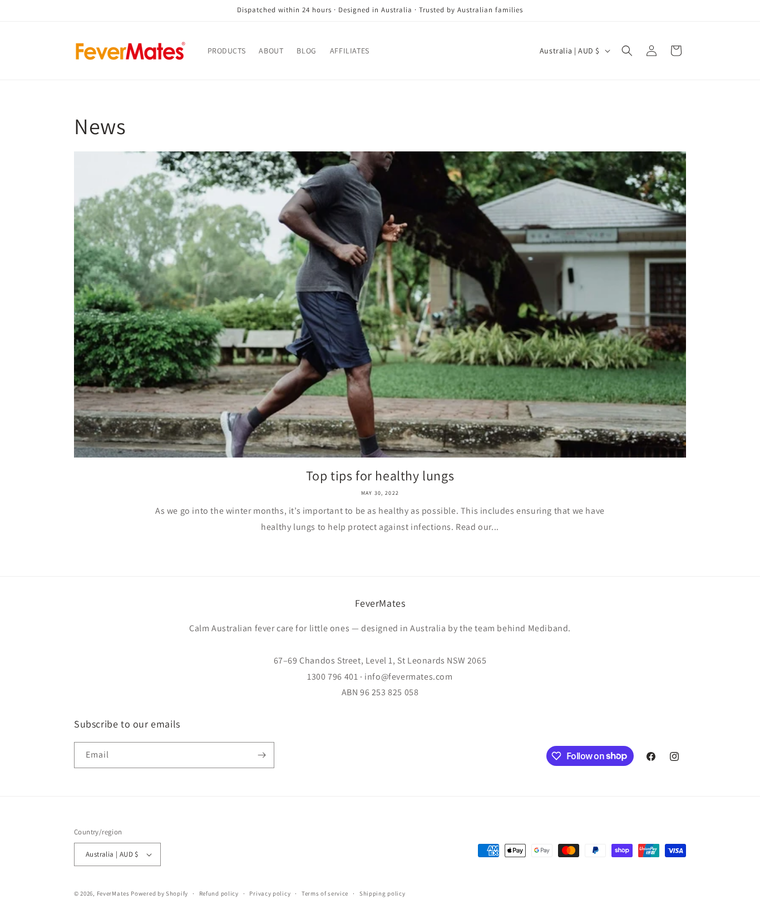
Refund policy (219, 893)
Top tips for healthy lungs (380, 475)
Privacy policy (269, 893)
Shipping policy (382, 893)
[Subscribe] (261, 755)
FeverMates (113, 893)
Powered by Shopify (159, 893)
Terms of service (325, 893)
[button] (627, 50)
